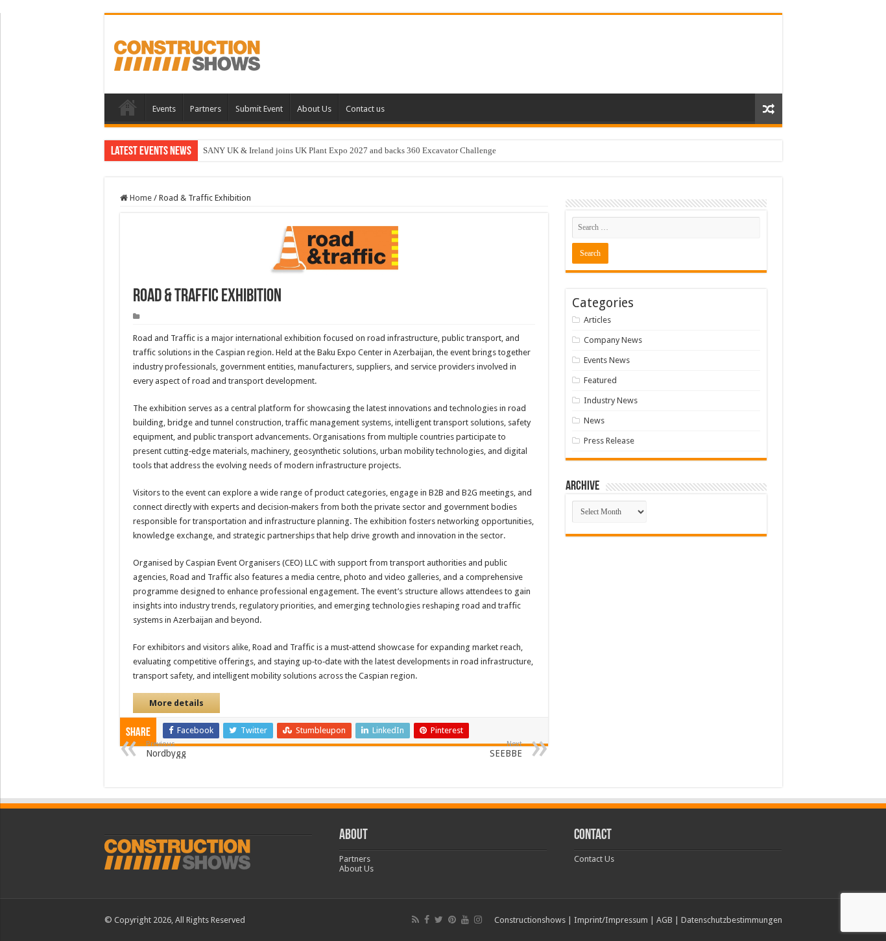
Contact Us (594, 859)
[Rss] (415, 919)
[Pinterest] (452, 919)
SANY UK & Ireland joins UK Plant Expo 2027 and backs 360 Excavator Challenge (349, 150)
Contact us (365, 109)
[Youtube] (465, 919)
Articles (597, 320)
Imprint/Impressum (611, 920)
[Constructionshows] (187, 53)
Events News (607, 360)
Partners (205, 109)
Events (164, 109)
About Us (314, 109)
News (594, 420)
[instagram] (478, 919)
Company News (613, 340)
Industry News (611, 400)
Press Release (609, 440)
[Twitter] (438, 919)
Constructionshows (530, 920)
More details (176, 703)
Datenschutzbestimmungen (731, 920)
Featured (600, 380)
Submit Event (259, 109)
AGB (664, 920)
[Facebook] (427, 919)
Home (128, 107)
